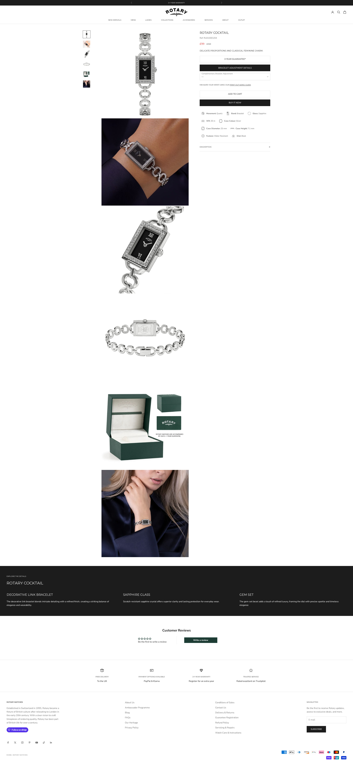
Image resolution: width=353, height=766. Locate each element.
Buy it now (235, 102)
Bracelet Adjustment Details (235, 67)
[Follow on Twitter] (15, 742)
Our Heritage (131, 722)
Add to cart (235, 94)
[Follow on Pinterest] (29, 742)
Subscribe (316, 729)
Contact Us (220, 707)
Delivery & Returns (224, 712)
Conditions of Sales (224, 702)
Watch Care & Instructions (228, 732)
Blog (127, 712)
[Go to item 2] (86, 44)
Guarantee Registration (227, 717)
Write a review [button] (200, 640)
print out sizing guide (240, 85)
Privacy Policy (131, 727)
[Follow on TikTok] (43, 742)
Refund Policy (222, 722)
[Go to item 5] (86, 74)
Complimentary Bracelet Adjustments (177, 3)
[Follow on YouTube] (36, 742)
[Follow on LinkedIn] (51, 742)
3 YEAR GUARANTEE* (235, 59)
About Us (129, 702)
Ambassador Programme (137, 707)
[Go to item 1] (86, 34)
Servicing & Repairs (225, 727)
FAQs (127, 717)
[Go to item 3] (86, 54)
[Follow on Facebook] (8, 742)
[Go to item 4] (86, 64)
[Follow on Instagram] (22, 742)
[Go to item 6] (86, 84)
